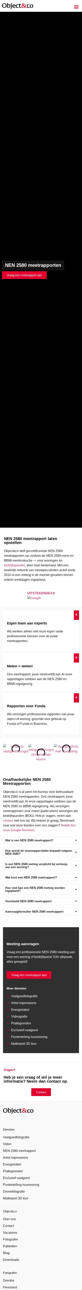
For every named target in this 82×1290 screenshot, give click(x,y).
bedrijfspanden (14, 565)
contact (8, 820)
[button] (76, 7)
